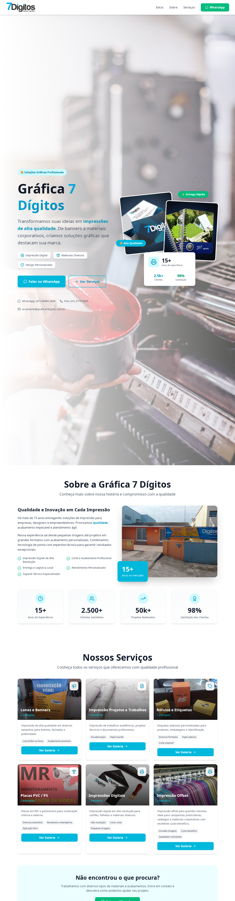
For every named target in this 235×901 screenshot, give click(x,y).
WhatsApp (217, 7)
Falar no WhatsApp (44, 281)
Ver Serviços (90, 281)
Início (159, 7)
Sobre (173, 7)
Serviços (189, 7)
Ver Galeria (47, 750)
